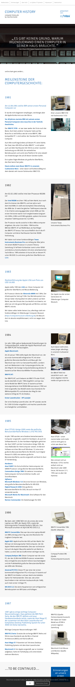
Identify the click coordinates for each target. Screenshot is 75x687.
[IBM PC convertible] (60, 518)
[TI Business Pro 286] (60, 202)
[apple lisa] (60, 281)
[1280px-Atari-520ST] (60, 426)
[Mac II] (60, 638)
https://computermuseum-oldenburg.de (20, 316)
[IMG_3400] (60, 103)
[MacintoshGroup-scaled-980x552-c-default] (60, 338)
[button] (26, 390)
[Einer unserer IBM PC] (60, 124)
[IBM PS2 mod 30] (60, 607)
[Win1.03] (60, 452)
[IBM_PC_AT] (60, 363)
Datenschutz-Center (42, 683)
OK (30, 683)
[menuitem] (5, 2)
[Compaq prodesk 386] (60, 541)
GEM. (7, 258)
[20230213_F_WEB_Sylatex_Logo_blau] (65, 16)
